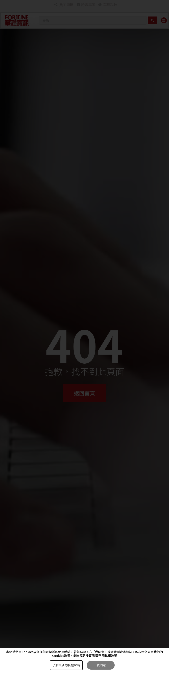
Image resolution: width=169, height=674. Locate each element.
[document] (84, 337)
